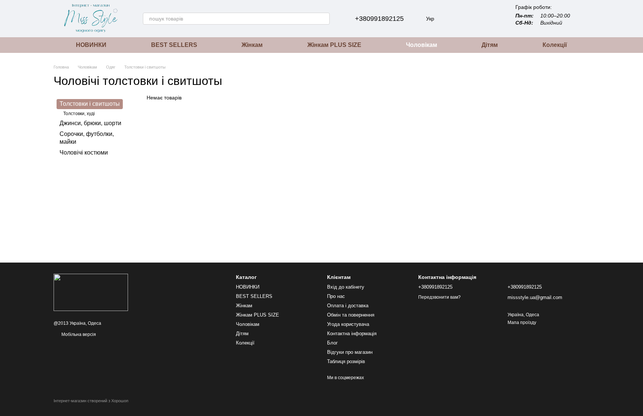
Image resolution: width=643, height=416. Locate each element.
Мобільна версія (78, 334)
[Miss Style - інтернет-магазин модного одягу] (91, 292)
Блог (332, 343)
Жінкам (252, 45)
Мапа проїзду (522, 322)
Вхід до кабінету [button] (345, 287)
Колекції (555, 45)
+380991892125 (379, 18)
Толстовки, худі (79, 113)
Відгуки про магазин (349, 352)
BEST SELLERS (174, 45)
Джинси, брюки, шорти (90, 123)
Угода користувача (348, 324)
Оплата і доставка (347, 305)
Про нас (336, 296)
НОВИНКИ (91, 45)
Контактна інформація (352, 333)
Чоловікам (421, 45)
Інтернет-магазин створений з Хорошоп (91, 400)
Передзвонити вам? (439, 297)
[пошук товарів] (324, 19)
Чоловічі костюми (84, 152)
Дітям (490, 45)
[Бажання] (474, 19)
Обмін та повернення (350, 315)
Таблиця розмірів (346, 361)
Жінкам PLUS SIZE (334, 45)
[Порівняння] (454, 19)
